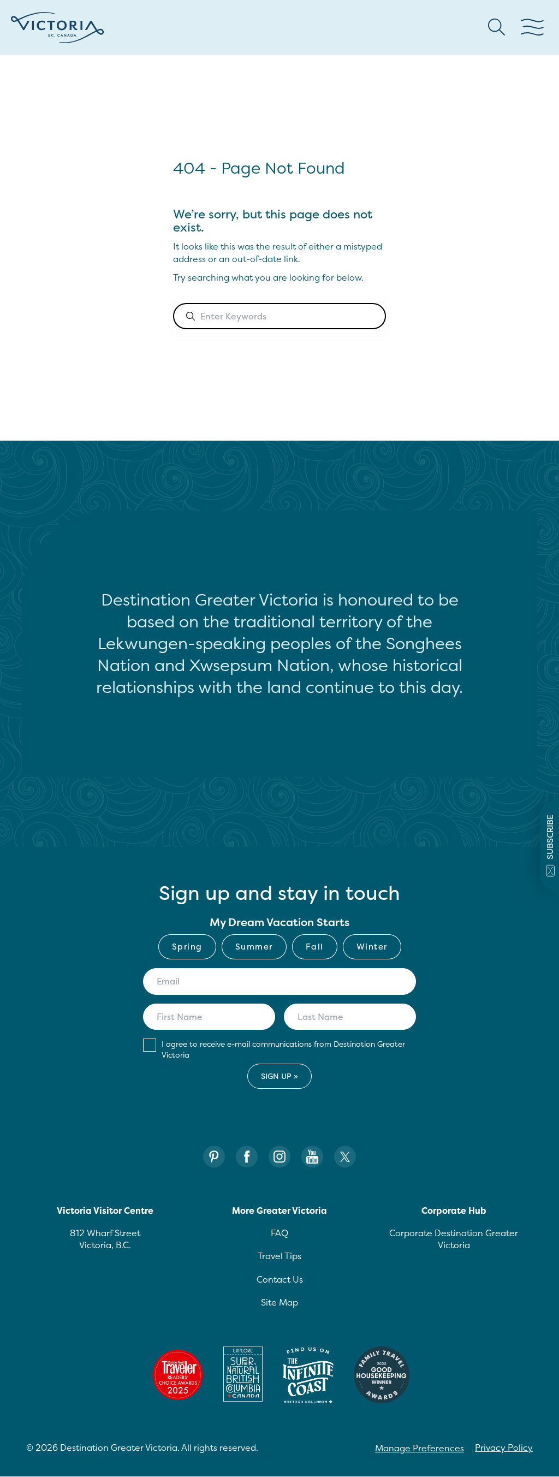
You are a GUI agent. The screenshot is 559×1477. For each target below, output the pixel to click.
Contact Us (280, 1279)
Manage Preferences (419, 1448)
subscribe (550, 837)
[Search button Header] (497, 27)
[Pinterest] (214, 1157)
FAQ (279, 1233)
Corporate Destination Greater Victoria (453, 1239)
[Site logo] (57, 27)
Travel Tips (279, 1256)
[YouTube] (312, 1157)
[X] (345, 1157)
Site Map (279, 1302)
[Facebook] (247, 1157)
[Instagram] (279, 1157)
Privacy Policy (504, 1448)
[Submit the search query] (190, 316)
